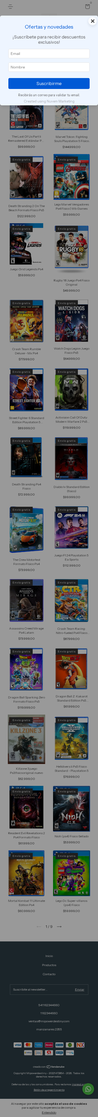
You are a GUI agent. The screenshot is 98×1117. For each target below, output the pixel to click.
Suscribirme (49, 83)
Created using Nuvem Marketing (49, 101)
